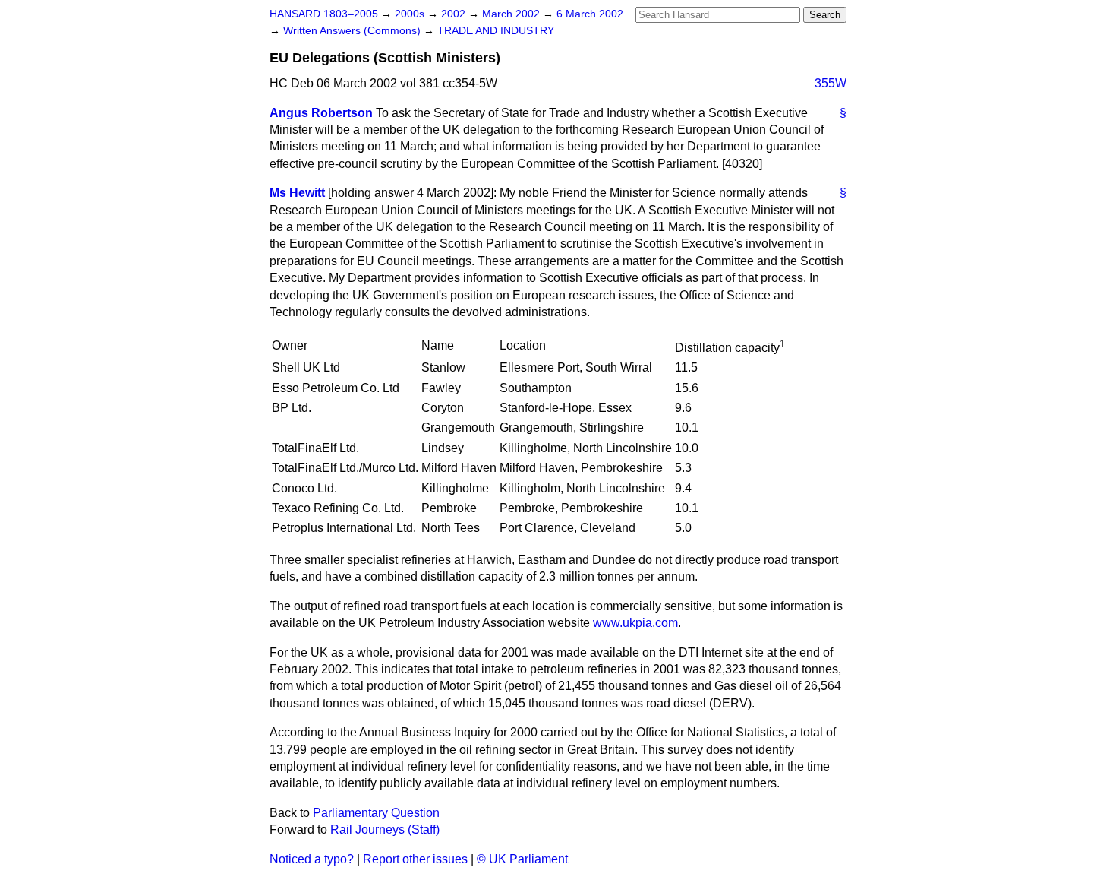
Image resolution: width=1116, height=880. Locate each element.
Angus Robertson (321, 112)
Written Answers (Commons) (353, 30)
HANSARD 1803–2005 (324, 14)
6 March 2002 (589, 14)
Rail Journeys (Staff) (385, 829)
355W (830, 83)
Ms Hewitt (297, 192)
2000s (411, 14)
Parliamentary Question (376, 812)
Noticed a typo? (312, 859)
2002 (454, 14)
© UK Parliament (522, 859)
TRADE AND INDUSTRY (495, 30)
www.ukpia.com (635, 622)
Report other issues (415, 859)
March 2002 (512, 14)
